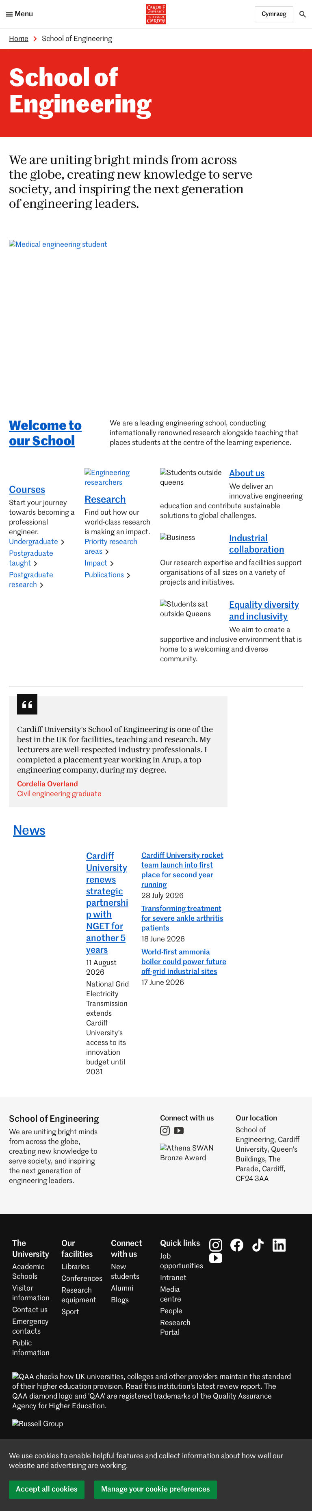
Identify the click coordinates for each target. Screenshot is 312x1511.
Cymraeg (274, 14)
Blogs (120, 1300)
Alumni (122, 1288)
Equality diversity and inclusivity (264, 611)
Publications (104, 575)
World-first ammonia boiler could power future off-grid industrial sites (183, 962)
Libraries (75, 1267)
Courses (27, 490)
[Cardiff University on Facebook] (236, 1245)
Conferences (81, 1278)
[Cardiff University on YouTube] (215, 1258)
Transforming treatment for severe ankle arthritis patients (182, 918)
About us (246, 473)
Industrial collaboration (256, 544)
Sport (70, 1312)
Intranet (173, 1278)
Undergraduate (33, 542)
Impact (95, 563)
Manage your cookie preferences (155, 1489)
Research (105, 500)
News (29, 831)
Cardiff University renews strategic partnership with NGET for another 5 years (107, 903)
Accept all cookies (47, 1489)
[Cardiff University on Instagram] (215, 1245)
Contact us (30, 1310)
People (171, 1311)
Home (18, 39)
